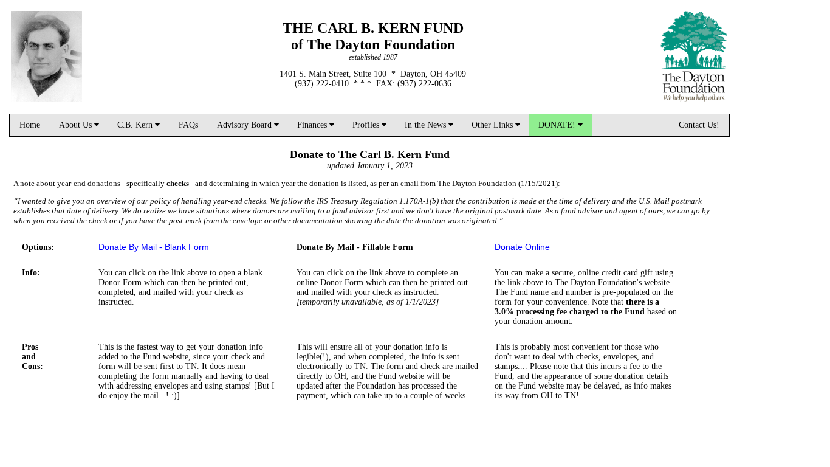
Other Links (493, 125)
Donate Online (522, 247)
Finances (313, 125)
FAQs (188, 125)
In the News (426, 125)
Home (29, 125)
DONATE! (558, 125)
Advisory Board (245, 125)
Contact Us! (699, 125)
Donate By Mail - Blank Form (153, 247)
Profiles (367, 125)
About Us (76, 125)
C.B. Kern (136, 125)
